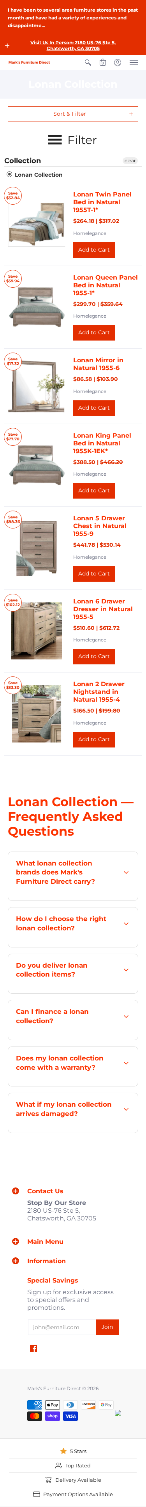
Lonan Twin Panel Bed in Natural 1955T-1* (102, 202)
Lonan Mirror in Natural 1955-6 (98, 364)
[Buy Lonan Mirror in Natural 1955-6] (36, 386)
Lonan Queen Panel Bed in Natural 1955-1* (105, 285)
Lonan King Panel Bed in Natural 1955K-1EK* (102, 443)
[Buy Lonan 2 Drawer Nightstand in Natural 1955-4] (36, 714)
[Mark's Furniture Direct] (29, 62)
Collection (22, 160)
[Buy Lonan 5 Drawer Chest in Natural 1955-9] (36, 548)
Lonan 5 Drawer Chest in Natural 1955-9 (100, 526)
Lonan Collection (38, 174)
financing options (84, 1039)
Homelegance (89, 233)
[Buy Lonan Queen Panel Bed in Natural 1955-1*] (36, 307)
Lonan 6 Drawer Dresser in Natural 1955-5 (103, 609)
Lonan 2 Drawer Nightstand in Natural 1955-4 (99, 691)
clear (130, 160)
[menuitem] (88, 62)
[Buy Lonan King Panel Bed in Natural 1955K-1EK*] (36, 465)
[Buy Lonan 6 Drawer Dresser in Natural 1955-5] (36, 631)
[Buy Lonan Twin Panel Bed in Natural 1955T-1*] (36, 224)
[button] (7, 45)
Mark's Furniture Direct (54, 1388)
